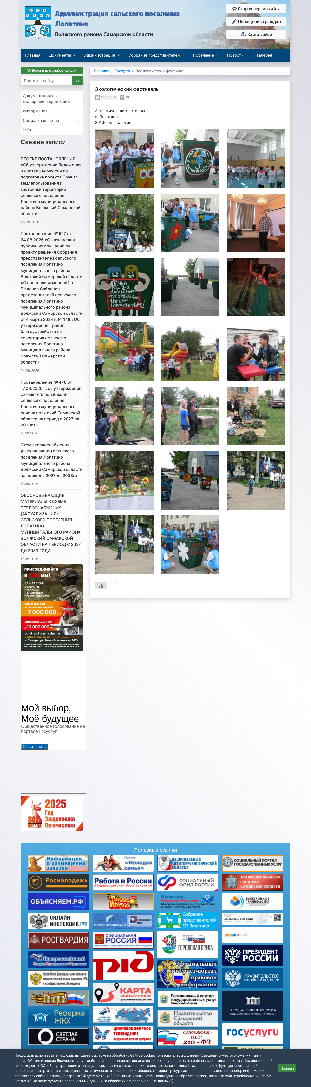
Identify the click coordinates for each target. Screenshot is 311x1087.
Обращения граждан (259, 21)
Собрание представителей (154, 55)
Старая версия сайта (259, 8)
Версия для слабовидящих (54, 70)
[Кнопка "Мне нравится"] (101, 585)
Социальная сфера (41, 120)
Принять (287, 1068)
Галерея (264, 55)
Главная (32, 55)
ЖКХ (27, 129)
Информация (35, 111)
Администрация (99, 55)
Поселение (203, 55)
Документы (60, 55)
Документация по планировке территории (46, 98)
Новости (235, 55)
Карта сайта (259, 34)
